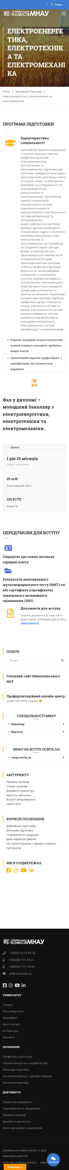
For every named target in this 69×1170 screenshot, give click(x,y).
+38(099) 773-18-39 (21, 966)
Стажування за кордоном (22, 835)
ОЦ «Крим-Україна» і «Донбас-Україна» (31, 843)
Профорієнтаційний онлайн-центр (35, 696)
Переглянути (30, 623)
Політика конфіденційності (20, 1162)
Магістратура (11, 1024)
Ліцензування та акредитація (21, 1108)
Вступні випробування (20, 799)
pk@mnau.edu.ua (20, 973)
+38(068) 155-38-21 (21, 960)
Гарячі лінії (13, 804)
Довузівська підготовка (21, 826)
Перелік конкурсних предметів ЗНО (25, 1063)
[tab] (36, 724)
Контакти (9, 1037)
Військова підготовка (19, 830)
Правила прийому (17, 782)
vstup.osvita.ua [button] (21, 757)
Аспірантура (11, 1031)
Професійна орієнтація (17, 1056)
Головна (8, 1005)
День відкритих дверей (21, 839)
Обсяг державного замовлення (22, 1128)
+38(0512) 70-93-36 (22, 953)
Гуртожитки (13, 848)
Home (6, 91)
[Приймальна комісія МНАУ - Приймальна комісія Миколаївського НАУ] (26, 13)
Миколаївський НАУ (15, 1156)
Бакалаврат (10, 1018)
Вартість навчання (18, 795)
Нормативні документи (17, 1102)
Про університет (13, 1011)
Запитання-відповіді (16, 1082)
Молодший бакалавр (29, 91)
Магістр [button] (17, 732)
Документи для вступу (20, 791)
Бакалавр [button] (17, 724)
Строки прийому (16, 786)
